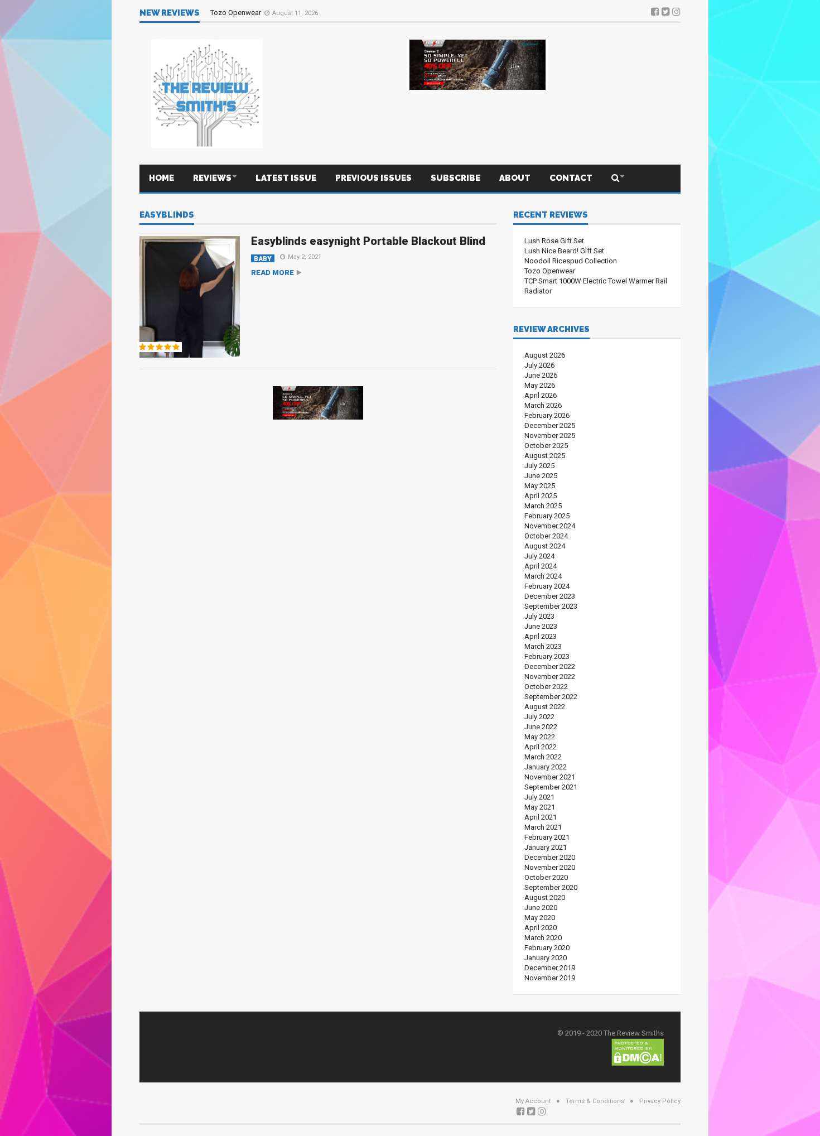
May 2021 (539, 807)
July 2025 (539, 465)
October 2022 (546, 686)
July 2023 (539, 616)
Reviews (212, 178)
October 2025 (546, 445)
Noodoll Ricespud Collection (570, 261)
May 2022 (539, 737)
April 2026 (540, 395)
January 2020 (545, 958)
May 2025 (539, 486)
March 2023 (543, 646)
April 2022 (540, 747)
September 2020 (550, 887)
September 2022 (550, 696)
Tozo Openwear (236, 12)
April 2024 (540, 566)
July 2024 (539, 556)
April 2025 (540, 496)
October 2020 (546, 877)
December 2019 (549, 968)
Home (161, 178)
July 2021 (539, 797)
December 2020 (549, 857)
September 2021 (550, 787)
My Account (533, 1101)
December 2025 (549, 425)
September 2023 (550, 606)
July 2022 (539, 717)
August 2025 (544, 455)
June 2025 (540, 475)
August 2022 (544, 706)
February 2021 (547, 837)
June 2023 (540, 626)
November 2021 (549, 777)
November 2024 (549, 526)
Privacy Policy (660, 1101)
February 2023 (547, 656)
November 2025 (549, 435)
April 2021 (540, 817)
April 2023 (540, 636)
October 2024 (546, 536)
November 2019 (549, 978)
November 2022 (549, 676)
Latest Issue (285, 178)
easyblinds (166, 215)
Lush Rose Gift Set (554, 241)
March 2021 (543, 827)
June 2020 (540, 907)
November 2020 (549, 867)
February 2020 (547, 948)
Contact (570, 178)
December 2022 (549, 666)
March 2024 (543, 576)
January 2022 (545, 767)
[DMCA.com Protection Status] (637, 1051)
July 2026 (539, 365)
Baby (263, 258)
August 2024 (544, 546)
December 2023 (549, 596)
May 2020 (539, 917)
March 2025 (543, 506)
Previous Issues (373, 178)
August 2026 (544, 355)
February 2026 (547, 415)
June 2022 (540, 727)
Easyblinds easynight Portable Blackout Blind (368, 241)
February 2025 (547, 516)
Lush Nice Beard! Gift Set (564, 251)
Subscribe (455, 178)
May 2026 (539, 385)
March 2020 (543, 937)
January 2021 (545, 847)
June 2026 (540, 375)
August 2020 (544, 897)
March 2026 (543, 405)
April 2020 (540, 927)
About (514, 178)
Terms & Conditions (595, 1101)
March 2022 (543, 757)
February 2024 (547, 586)
